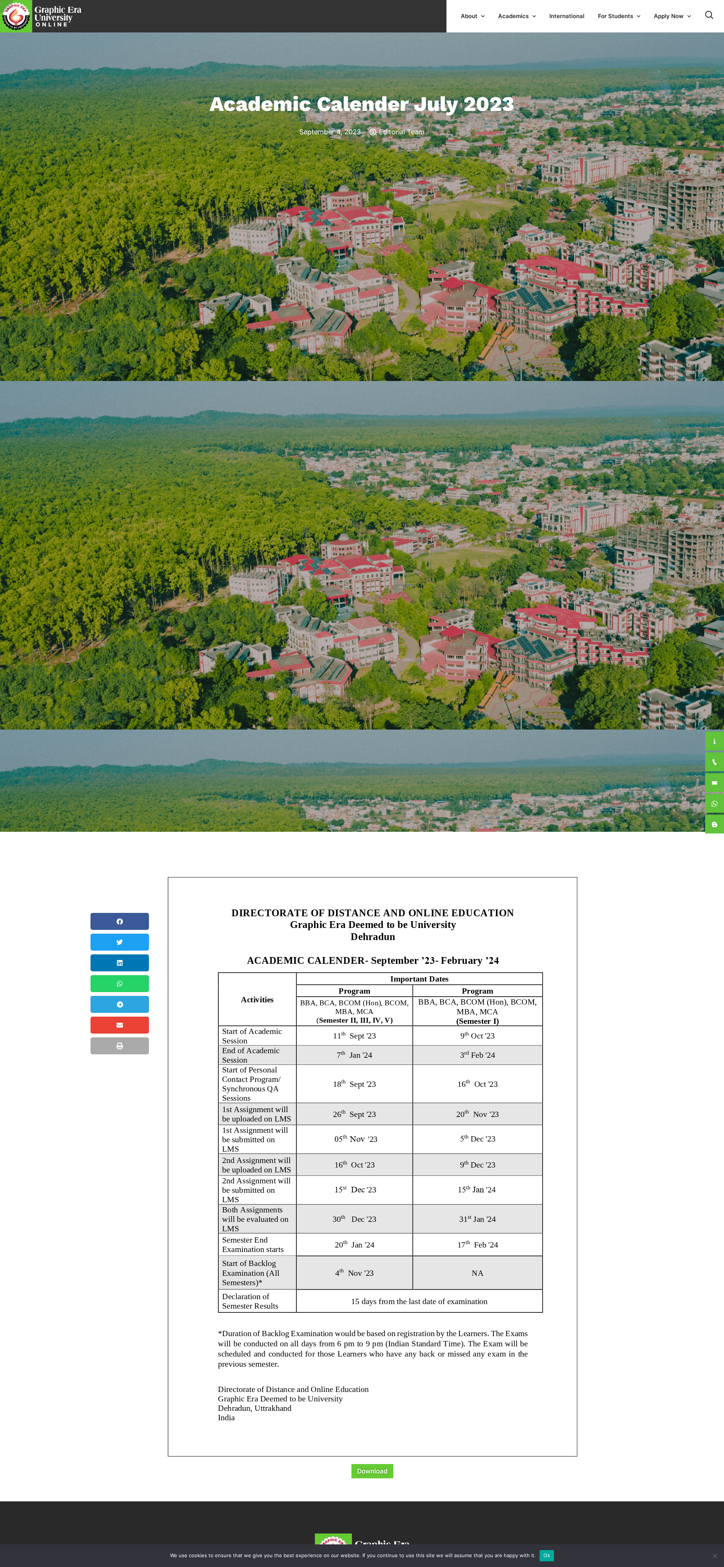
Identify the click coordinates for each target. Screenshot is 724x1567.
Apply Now (669, 16)
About (469, 16)
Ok (546, 1555)
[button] (119, 921)
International (566, 16)
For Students (615, 16)
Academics (513, 16)
